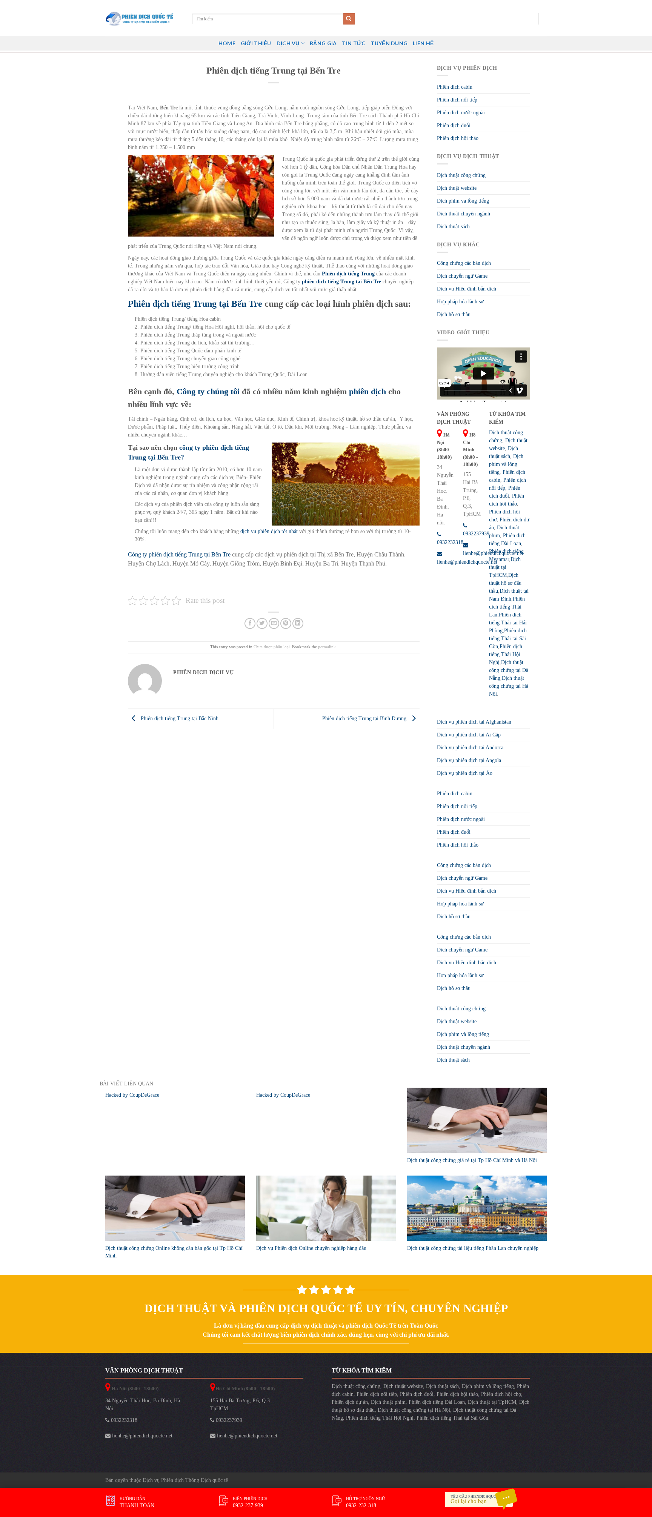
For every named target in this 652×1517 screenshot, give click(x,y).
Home (226, 43)
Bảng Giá (323, 43)
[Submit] (349, 19)
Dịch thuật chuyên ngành (463, 214)
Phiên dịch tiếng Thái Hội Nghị (505, 654)
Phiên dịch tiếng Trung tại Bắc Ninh (178, 718)
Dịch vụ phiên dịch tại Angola (469, 760)
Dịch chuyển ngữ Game (462, 276)
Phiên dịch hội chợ (501, 1394)
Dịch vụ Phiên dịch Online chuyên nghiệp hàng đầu (311, 1248)
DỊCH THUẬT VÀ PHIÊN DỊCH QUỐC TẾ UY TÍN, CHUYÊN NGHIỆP (326, 1308)
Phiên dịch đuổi (454, 125)
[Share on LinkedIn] (297, 623)
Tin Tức (353, 43)
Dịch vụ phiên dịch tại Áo (464, 773)
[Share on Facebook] (249, 623)
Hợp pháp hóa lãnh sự (460, 301)
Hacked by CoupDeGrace (132, 1095)
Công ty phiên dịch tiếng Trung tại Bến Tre (179, 554)
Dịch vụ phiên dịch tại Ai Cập (469, 735)
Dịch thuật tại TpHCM (505, 567)
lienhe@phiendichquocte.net (141, 1436)
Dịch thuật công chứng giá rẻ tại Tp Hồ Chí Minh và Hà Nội (472, 1160)
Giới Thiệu (256, 43)
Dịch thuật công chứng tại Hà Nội (508, 686)
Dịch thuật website (457, 188)
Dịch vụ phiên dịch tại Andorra (470, 747)
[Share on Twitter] (262, 623)
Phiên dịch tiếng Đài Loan (437, 1402)
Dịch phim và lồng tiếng (463, 201)
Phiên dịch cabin (454, 87)
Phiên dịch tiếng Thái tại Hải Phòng (508, 622)
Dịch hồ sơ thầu (454, 314)
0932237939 (228, 1420)
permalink (327, 646)
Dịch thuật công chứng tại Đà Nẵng (508, 670)
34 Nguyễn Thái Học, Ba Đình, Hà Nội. (142, 1404)
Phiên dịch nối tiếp (457, 100)
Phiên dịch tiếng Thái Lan (507, 607)
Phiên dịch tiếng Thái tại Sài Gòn (508, 638)
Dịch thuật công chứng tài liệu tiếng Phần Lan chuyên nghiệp (472, 1248)
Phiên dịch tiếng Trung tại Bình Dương (365, 718)
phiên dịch (367, 391)
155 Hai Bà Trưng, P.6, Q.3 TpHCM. (240, 1404)
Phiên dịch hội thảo (457, 138)
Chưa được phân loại (272, 646)
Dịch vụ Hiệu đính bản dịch (466, 289)
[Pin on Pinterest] (285, 623)
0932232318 (123, 1420)
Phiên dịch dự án (350, 1402)
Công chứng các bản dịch (464, 263)
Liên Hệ (423, 43)
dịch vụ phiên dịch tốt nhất (269, 531)
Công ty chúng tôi (208, 391)
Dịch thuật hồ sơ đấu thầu (505, 583)
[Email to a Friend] (274, 623)
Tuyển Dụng (389, 43)
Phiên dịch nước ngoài (461, 112)
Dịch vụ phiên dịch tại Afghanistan (474, 722)
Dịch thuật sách (453, 226)
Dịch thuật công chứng (461, 175)
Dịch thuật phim (388, 1402)
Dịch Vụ (288, 43)
